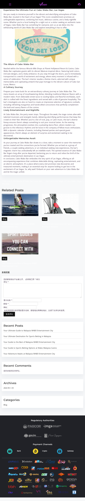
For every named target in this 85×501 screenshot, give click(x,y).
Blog (4, 219)
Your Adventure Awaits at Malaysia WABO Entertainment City (29, 354)
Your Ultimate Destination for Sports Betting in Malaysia (27, 336)
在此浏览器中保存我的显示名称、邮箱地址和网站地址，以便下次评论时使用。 (35, 310)
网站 (5, 307)
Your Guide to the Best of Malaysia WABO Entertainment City (29, 342)
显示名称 (8, 300)
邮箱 (6, 303)
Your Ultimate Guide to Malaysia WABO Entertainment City (28, 330)
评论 (6, 282)
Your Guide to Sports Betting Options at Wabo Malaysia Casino (30, 348)
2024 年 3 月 (9, 388)
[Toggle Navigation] (10, 4)
